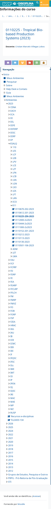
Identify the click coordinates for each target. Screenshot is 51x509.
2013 (10, 467)
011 (29, 16)
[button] (37, 3)
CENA (13, 107)
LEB (14, 158)
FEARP (13, 285)
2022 (10, 434)
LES (14, 150)
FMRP (13, 299)
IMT (12, 372)
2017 (10, 452)
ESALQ (23, 16)
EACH (13, 110)
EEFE (12, 125)
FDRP (13, 274)
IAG (12, 329)
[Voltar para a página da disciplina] (8, 62)
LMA (15, 256)
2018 (10, 449)
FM (11, 296)
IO (11, 376)
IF (11, 354)
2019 (10, 445)
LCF (14, 154)
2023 (18, 16)
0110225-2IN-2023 (38, 16)
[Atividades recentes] (30, 62)
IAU (12, 332)
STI (9, 481)
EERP (13, 136)
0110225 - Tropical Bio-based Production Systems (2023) (24, 33)
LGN (15, 183)
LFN (14, 172)
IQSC (12, 390)
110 (14, 147)
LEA (14, 190)
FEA (12, 281)
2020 (10, 441)
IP (11, 379)
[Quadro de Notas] (36, 62)
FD (11, 270)
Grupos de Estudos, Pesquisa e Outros (28, 474)
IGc (12, 365)
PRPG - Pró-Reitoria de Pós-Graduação (28, 478)
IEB (12, 347)
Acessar (44, 5)
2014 (10, 463)
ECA (12, 114)
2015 (10, 459)
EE (11, 118)
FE (11, 278)
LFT (14, 194)
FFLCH (13, 292)
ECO (15, 201)
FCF (12, 263)
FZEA (12, 321)
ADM (15, 249)
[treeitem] (26, 278)
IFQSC (13, 358)
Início (3, 16)
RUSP (13, 412)
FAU (12, 259)
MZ (12, 409)
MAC (12, 398)
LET (14, 252)
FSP (12, 318)
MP (12, 405)
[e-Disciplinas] (17, 3)
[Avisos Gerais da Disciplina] (15, 62)
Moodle (21, 504)
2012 (10, 470)
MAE (12, 401)
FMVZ (13, 303)
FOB (12, 310)
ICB (12, 339)
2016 (10, 456)
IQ (11, 387)
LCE (14, 165)
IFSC (12, 361)
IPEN (12, 383)
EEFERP (14, 129)
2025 (10, 427)
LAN (15, 198)
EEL (12, 121)
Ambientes (11, 16)
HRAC (13, 325)
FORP (13, 314)
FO (11, 307)
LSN (14, 179)
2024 (10, 430)
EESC (12, 132)
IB (11, 336)
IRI (11, 394)
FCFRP (13, 267)
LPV (14, 161)
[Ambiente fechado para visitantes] (44, 62)
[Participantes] (22, 62)
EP (11, 139)
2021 (10, 438)
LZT (14, 169)
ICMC (13, 343)
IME (12, 369)
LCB (14, 176)
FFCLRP (14, 289)
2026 (10, 423)
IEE (11, 350)
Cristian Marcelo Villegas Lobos (30, 46)
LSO (15, 187)
